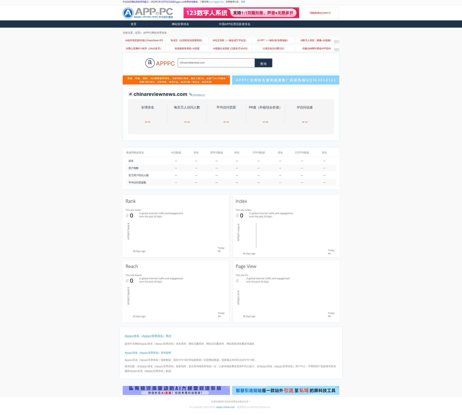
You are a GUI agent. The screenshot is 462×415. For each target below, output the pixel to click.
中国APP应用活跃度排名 (234, 24)
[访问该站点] (199, 95)
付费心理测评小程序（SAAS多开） (144, 48)
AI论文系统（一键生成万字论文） (230, 40)
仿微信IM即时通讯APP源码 (316, 48)
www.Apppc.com (216, 2)
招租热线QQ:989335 (320, 13)
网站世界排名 (180, 24)
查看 (243, 2)
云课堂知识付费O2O (273, 48)
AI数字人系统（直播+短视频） (316, 40)
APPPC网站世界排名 (155, 32)
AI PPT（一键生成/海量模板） (273, 40)
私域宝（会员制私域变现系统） (187, 40)
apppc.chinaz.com (225, 407)
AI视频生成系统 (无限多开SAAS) (230, 48)
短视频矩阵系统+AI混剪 (187, 48)
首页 (133, 24)
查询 (263, 63)
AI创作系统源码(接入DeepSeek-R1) (144, 40)
